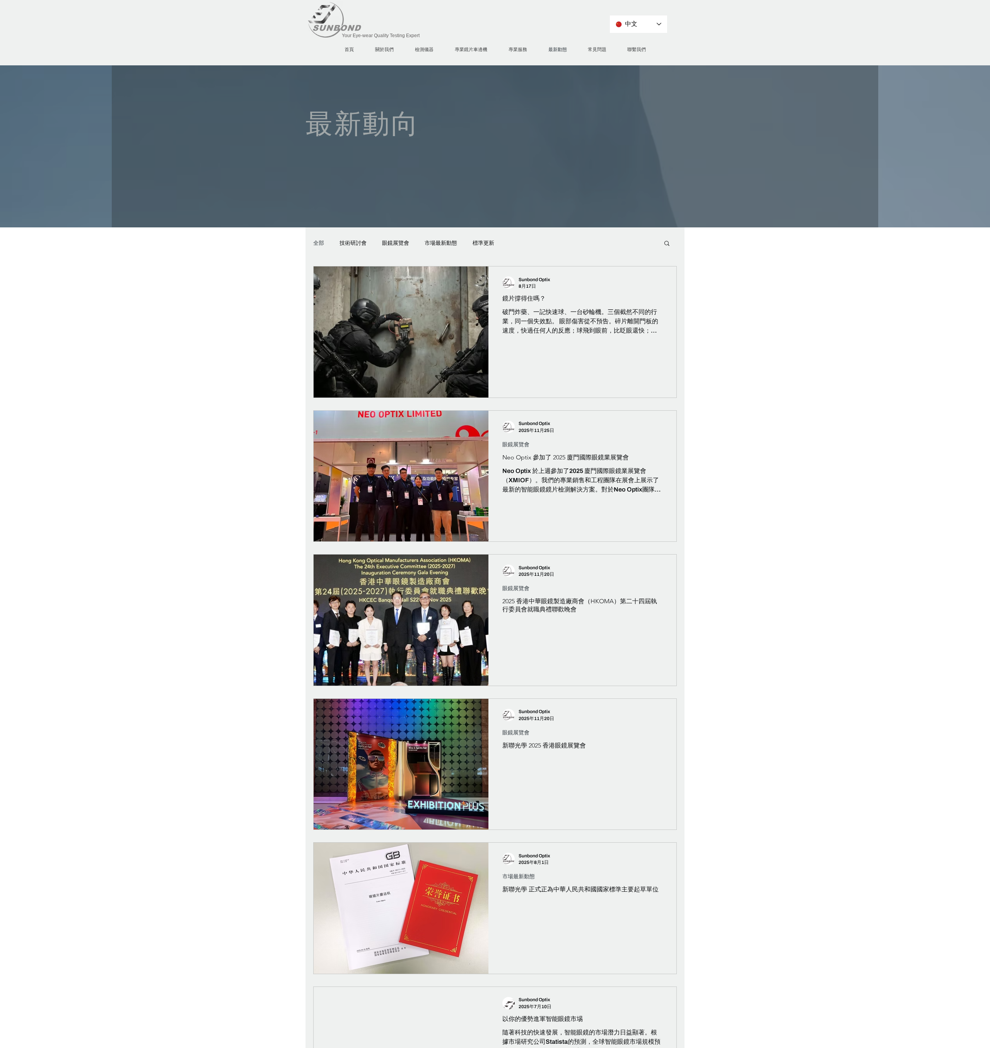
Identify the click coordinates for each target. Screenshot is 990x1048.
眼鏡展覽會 (395, 243)
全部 (318, 243)
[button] (667, 244)
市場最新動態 (441, 243)
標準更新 (483, 243)
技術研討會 (353, 243)
